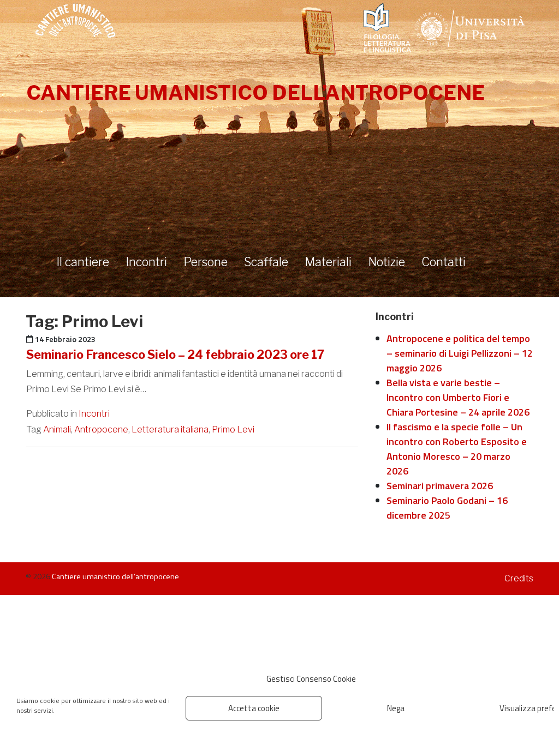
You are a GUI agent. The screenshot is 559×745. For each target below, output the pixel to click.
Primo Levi (233, 429)
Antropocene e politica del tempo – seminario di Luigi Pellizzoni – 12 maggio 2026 (459, 353)
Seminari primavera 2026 (439, 485)
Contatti (443, 262)
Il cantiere (82, 262)
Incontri (146, 262)
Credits (518, 578)
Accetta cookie (254, 708)
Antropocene (101, 429)
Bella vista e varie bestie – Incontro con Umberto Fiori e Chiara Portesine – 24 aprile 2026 (458, 397)
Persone (205, 262)
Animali (57, 429)
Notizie (386, 262)
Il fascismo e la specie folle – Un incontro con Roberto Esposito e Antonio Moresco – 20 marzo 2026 (456, 448)
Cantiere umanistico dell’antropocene (255, 93)
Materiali (328, 262)
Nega (396, 708)
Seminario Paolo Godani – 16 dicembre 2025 (447, 507)
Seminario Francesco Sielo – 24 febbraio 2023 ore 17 (175, 354)
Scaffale (266, 262)
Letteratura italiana (170, 429)
